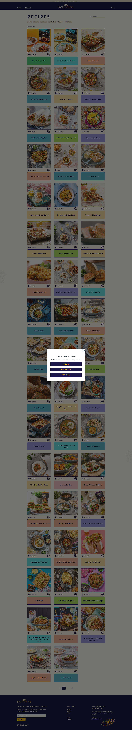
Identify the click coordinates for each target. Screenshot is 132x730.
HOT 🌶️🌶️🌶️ (66, 375)
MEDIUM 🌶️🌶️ (66, 369)
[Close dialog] (83, 350)
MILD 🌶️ (66, 364)
